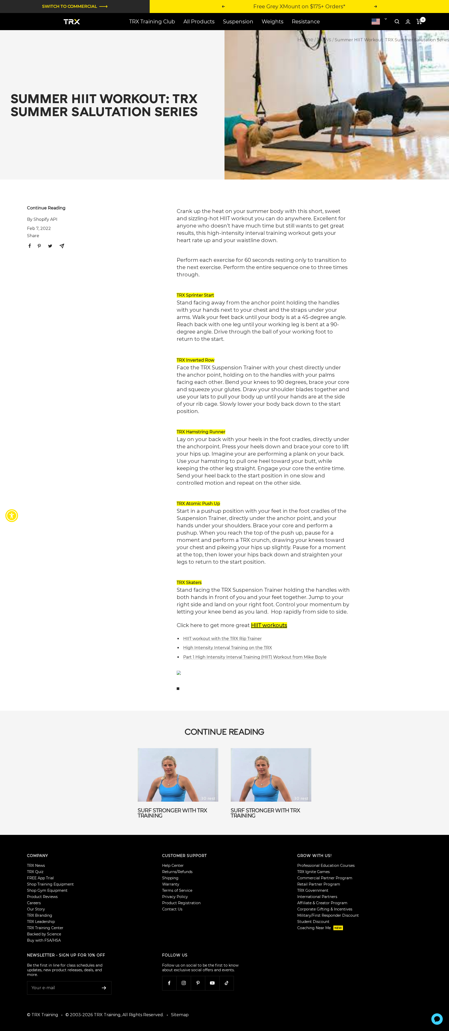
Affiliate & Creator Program (322, 903)
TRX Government (312, 890)
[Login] (408, 21)
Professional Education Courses (326, 865)
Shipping (170, 878)
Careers (34, 903)
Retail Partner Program (318, 884)
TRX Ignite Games (313, 871)
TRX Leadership (41, 921)
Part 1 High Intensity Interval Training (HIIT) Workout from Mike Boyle (255, 657)
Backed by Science (44, 934)
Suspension (238, 21)
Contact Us (172, 909)
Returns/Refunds (177, 871)
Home (305, 39)
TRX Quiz (35, 871)
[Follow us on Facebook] (169, 983)
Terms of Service (177, 890)
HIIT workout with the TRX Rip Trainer (222, 638)
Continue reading (46, 207)
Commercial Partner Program (324, 878)
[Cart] (419, 21)
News (324, 39)
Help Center (173, 865)
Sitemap (180, 1014)
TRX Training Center (45, 928)
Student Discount (313, 921)
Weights (272, 21)
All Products (199, 21)
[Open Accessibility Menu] (11, 515)
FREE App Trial (40, 878)
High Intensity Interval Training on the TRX (227, 647)
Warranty (170, 884)
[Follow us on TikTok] (226, 983)
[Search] (397, 21)
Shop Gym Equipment (47, 890)
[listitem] (30, 246)
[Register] (104, 988)
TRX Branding (39, 915)
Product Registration (181, 903)
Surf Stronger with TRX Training (172, 813)
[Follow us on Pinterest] (198, 983)
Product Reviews (42, 896)
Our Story (36, 909)
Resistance (306, 21)
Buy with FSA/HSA (44, 940)
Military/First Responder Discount (328, 915)
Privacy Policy (175, 896)
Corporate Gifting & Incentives (324, 909)
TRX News (36, 865)
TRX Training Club (152, 21)
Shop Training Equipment (50, 884)
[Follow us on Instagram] (183, 983)
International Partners (317, 896)
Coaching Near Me (319, 928)
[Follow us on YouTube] (212, 983)
